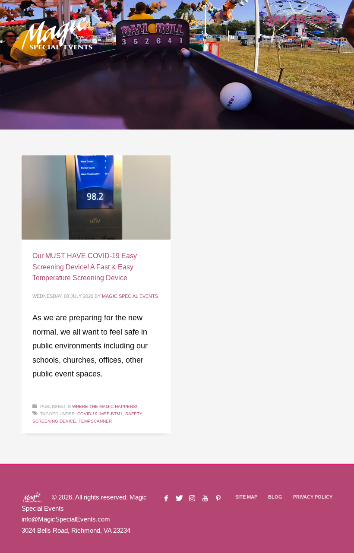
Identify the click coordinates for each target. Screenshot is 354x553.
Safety (133, 413)
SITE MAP (246, 496)
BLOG (275, 496)
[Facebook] (166, 498)
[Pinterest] (218, 498)
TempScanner (95, 421)
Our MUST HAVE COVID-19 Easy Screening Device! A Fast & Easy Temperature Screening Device (84, 266)
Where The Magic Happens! (104, 406)
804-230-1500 (300, 19)
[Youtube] (205, 498)
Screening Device (54, 421)
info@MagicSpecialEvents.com (66, 519)
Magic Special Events (130, 296)
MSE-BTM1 (111, 413)
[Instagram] (192, 498)
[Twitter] (179, 498)
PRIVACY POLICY (312, 496)
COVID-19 (87, 413)
